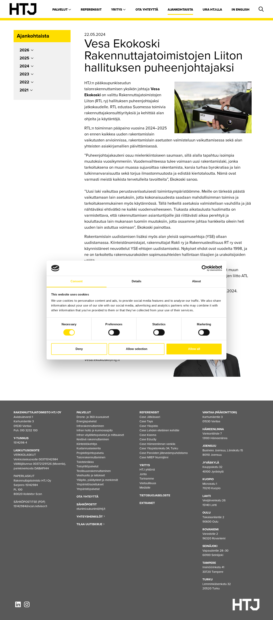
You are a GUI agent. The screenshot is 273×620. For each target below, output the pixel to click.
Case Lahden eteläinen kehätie (159, 430)
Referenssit (91, 10)
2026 (24, 50)
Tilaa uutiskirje (90, 524)
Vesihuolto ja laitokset (91, 475)
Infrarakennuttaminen (90, 426)
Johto (143, 474)
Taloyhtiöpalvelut (87, 466)
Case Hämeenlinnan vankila (157, 444)
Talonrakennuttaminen (91, 457)
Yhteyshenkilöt (90, 516)
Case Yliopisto (148, 426)
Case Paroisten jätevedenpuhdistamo (163, 453)
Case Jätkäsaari (149, 417)
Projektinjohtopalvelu (90, 453)
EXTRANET (147, 503)
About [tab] (196, 281)
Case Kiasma (147, 435)
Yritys (117, 10)
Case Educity (147, 439)
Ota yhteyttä (147, 10)
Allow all (194, 349)
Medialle (144, 487)
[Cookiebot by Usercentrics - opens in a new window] (204, 268)
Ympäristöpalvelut (88, 489)
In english (240, 10)
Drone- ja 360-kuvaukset (93, 417)
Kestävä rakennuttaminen (93, 439)
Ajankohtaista (180, 10)
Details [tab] (136, 281)
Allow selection (136, 349)
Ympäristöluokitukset (90, 484)
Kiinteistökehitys (87, 444)
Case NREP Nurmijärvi (153, 457)
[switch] (114, 332)
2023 (24, 74)
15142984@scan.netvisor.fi (30, 506)
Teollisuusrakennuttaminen (94, 471)
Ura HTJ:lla (212, 10)
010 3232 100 (29, 430)
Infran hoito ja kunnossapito (95, 430)
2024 (24, 66)
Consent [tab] (77, 281)
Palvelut (60, 10)
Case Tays (146, 421)
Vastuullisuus (147, 483)
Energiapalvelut (87, 421)
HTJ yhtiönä (147, 469)
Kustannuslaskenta (89, 448)
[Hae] (260, 9)
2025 (24, 58)
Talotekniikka (85, 462)
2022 (24, 82)
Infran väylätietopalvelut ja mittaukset (100, 435)
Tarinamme (146, 478)
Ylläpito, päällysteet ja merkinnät (97, 480)
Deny (79, 349)
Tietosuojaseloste (154, 495)
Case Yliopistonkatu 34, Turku (158, 448)
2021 (24, 90)
